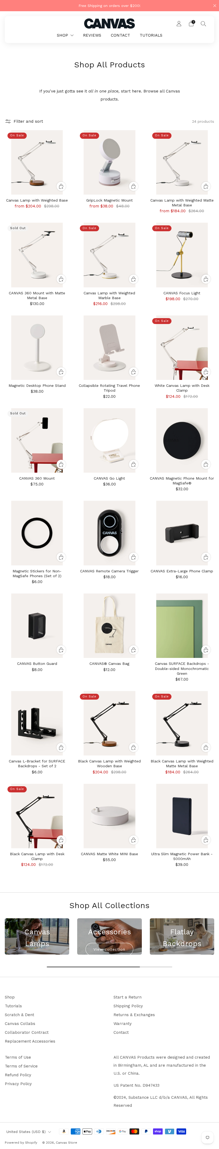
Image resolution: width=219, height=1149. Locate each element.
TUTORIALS (151, 35)
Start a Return (128, 997)
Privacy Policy (18, 1083)
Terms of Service (21, 1066)
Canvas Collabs (20, 1023)
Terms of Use (18, 1057)
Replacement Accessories (30, 1041)
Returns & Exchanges (134, 1014)
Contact (121, 1032)
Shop (10, 997)
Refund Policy (18, 1075)
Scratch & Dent (19, 1014)
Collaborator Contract (27, 1032)
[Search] (203, 23)
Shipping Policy (128, 1006)
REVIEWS (92, 35)
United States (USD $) (26, 1131)
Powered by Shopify (21, 1142)
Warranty (123, 1023)
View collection (109, 949)
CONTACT (120, 35)
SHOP (62, 35)
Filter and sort (28, 121)
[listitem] (109, 5)
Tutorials (13, 1006)
